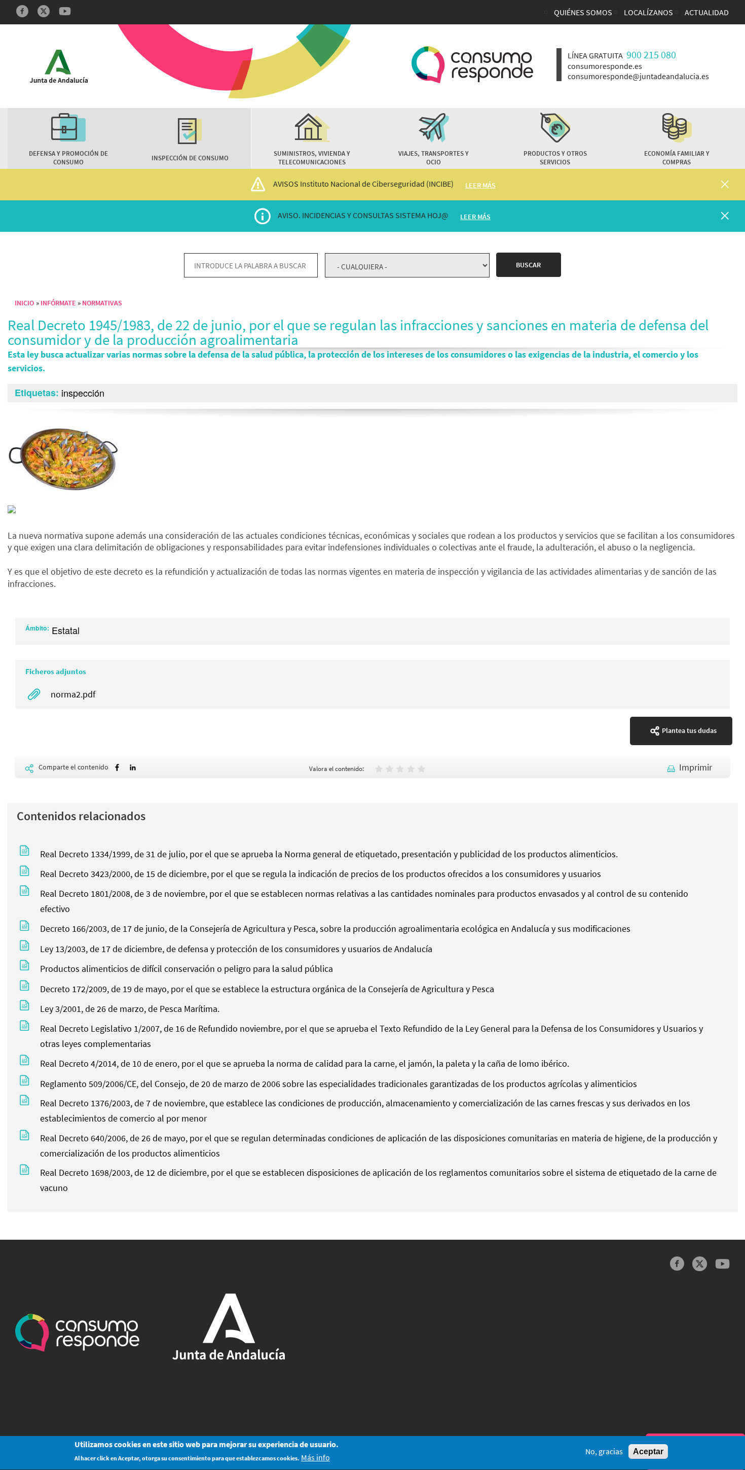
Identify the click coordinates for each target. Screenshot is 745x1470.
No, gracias (604, 1451)
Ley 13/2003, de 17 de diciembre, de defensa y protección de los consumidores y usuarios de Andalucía (236, 949)
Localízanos (648, 12)
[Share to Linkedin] (133, 767)
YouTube (65, 11)
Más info (315, 1458)
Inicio (24, 302)
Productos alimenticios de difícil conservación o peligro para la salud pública (186, 968)
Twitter (44, 11)
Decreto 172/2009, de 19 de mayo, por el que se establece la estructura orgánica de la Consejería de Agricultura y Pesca (267, 989)
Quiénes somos (583, 12)
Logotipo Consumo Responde (472, 64)
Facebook (22, 11)
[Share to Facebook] (117, 767)
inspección (82, 392)
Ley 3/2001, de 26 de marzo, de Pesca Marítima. (129, 1008)
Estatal (66, 630)
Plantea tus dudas (689, 730)
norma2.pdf (73, 694)
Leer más (480, 185)
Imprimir (695, 767)
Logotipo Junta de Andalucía (59, 66)
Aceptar (648, 1451)
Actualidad (707, 12)
